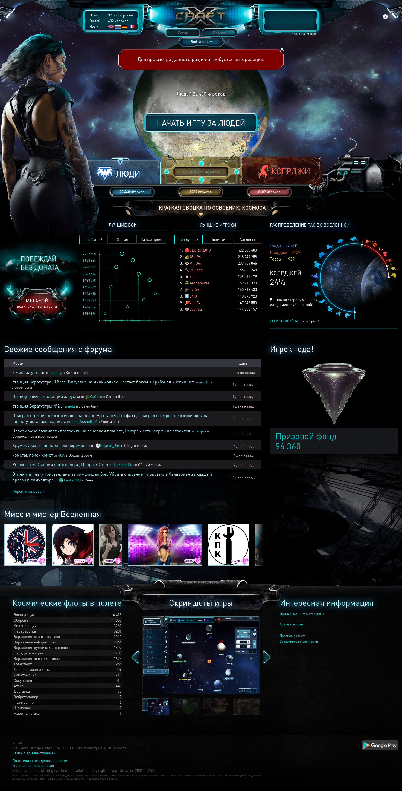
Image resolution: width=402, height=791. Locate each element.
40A (61, 454)
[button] (121, 172)
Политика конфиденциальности (39, 760)
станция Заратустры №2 (36, 406)
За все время (152, 239)
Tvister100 (72, 479)
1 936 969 (89, 287)
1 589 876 (89, 313)
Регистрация (311, 614)
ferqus (200, 430)
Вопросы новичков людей (34, 436)
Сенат (90, 479)
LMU (193, 295)
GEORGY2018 (200, 249)
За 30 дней (93, 239)
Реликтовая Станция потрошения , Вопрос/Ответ (60, 464)
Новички (217, 239)
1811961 (196, 256)
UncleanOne (124, 464)
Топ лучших (189, 239)
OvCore (195, 289)
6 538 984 (89, 260)
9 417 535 (89, 254)
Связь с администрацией (34, 752)
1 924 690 (89, 293)
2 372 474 (89, 274)
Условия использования (33, 765)
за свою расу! (294, 321)
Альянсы (247, 239)
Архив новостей (291, 624)
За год (122, 239)
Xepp (193, 276)
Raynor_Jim (110, 445)
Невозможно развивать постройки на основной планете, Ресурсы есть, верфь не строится (101, 431)
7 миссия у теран (28, 372)
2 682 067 (89, 267)
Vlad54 (194, 302)
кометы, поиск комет (32, 455)
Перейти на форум (28, 491)
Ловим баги (22, 387)
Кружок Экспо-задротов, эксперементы (51, 445)
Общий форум (136, 445)
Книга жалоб (77, 372)
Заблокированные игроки (299, 641)
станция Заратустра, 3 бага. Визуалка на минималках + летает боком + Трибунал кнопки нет (103, 382)
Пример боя (288, 614)
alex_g (56, 372)
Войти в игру (201, 41)
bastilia (195, 309)
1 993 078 (89, 280)
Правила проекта (292, 636)
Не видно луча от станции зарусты (46, 396)
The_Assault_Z (84, 421)
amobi (204, 381)
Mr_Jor (195, 263)
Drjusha (196, 269)
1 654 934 (89, 307)
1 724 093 (89, 300)
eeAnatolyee (199, 282)
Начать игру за (201, 123)
